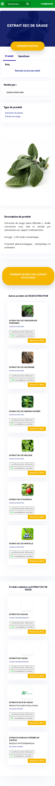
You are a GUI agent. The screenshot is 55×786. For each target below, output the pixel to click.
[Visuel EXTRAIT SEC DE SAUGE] (27, 165)
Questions (23, 56)
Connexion (47, 4)
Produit (9, 56)
